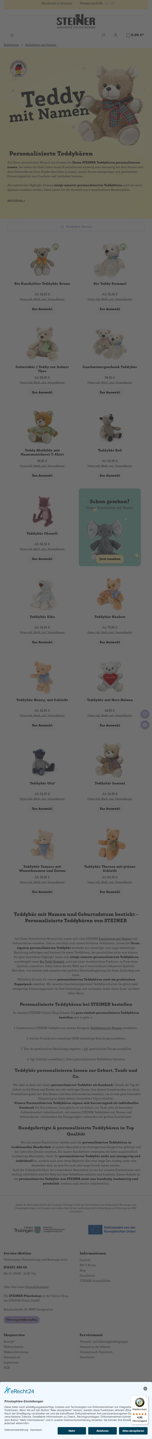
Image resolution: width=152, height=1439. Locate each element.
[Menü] (146, 1398)
